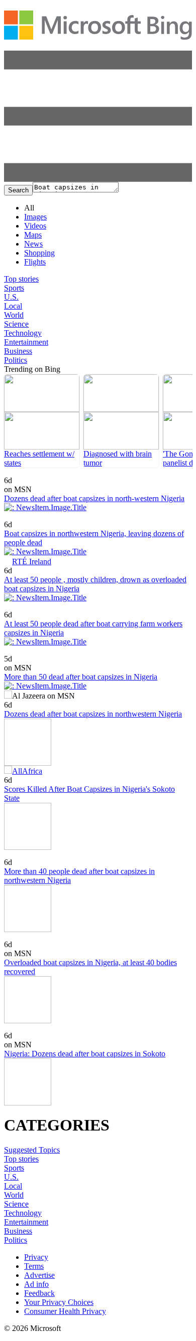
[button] (98, 179)
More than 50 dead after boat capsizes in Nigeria (80, 677)
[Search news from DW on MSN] (19, 1028)
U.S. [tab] (11, 297)
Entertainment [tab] (26, 342)
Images (35, 216)
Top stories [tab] (21, 279)
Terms (34, 1266)
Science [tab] (16, 324)
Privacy (36, 1257)
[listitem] (41, 421)
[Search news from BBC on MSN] (16, 473)
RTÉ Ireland (31, 561)
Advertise (39, 1275)
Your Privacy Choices (58, 1302)
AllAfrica (27, 771)
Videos (35, 225)
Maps (33, 235)
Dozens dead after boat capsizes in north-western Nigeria (94, 498)
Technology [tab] (23, 333)
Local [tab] (13, 306)
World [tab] (14, 315)
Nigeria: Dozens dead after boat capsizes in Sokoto (84, 1053)
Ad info (36, 1284)
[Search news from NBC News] (22, 517)
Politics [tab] (15, 360)
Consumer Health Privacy (65, 1311)
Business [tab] (18, 351)
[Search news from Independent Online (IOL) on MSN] (14, 651)
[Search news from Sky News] (20, 607)
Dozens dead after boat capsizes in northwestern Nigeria (93, 714)
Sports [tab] (14, 288)
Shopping (39, 253)
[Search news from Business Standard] (34, 855)
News (33, 244)
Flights (35, 262)
